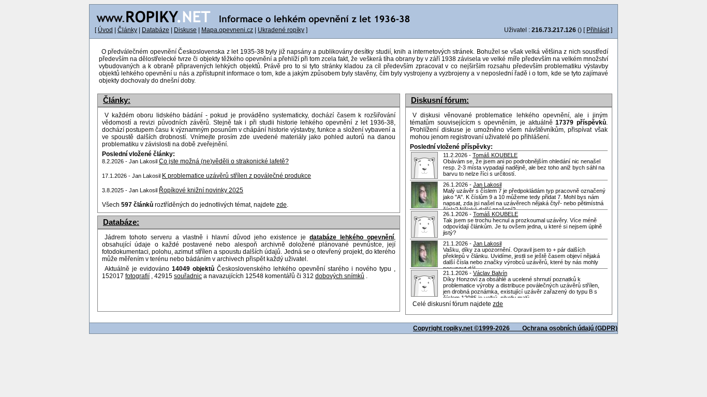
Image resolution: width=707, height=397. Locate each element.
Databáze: (121, 222)
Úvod (105, 30)
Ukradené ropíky (281, 30)
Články (127, 30)
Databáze (155, 30)
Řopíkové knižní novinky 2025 (201, 190)
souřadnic (188, 276)
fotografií (137, 276)
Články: (116, 100)
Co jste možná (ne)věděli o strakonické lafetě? (224, 161)
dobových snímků (339, 276)
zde (498, 304)
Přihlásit (597, 30)
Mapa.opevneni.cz (227, 30)
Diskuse (185, 30)
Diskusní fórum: (440, 100)
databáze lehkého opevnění (352, 237)
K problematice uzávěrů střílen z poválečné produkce (236, 175)
